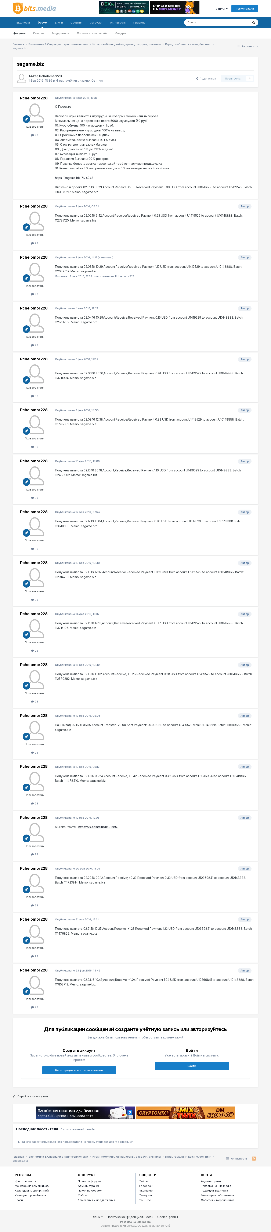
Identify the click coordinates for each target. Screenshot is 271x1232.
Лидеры (120, 33)
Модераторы (60, 33)
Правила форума (89, 1181)
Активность (118, 22)
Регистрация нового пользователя (79, 1070)
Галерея (38, 33)
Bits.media (23, 22)
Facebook (145, 1185)
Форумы (19, 33)
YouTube (145, 1200)
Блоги (59, 22)
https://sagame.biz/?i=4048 (74, 178)
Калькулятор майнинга (30, 1195)
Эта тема (237, 22)
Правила (139, 22)
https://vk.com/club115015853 (98, 827)
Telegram (145, 1195)
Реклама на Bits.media (216, 1185)
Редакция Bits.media (214, 1190)
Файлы (82, 1195)
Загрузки (96, 22)
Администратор (212, 1181)
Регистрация (245, 8)
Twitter (143, 1181)
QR (167, 1225)
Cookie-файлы (167, 1217)
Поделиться (207, 78)
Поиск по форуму (90, 1190)
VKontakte (146, 1190)
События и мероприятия (217, 1200)
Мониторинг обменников (32, 1185)
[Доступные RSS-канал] (254, 1159)
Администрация (89, 1185)
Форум (42, 22)
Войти (221, 8)
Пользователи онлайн (92, 33)
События (76, 22)
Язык (97, 1217)
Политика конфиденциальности (130, 1217)
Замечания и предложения (96, 1200)
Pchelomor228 (50, 76)
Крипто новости (25, 1181)
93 (36, 135)
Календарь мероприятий (32, 1190)
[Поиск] (253, 22)
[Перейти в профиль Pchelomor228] (21, 78)
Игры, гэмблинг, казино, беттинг (79, 80)
